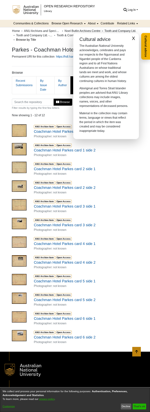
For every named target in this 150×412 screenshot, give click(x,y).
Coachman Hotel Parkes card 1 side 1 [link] (64, 131)
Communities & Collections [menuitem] (31, 23)
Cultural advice (145, 46)
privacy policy (47, 399)
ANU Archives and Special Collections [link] (42, 30)
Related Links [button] (126, 23)
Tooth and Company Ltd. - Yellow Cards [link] (34, 35)
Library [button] (48, 11)
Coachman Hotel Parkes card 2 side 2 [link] (64, 188)
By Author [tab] (62, 83)
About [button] (91, 23)
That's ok (139, 406)
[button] (125, 10)
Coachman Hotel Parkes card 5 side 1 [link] (64, 281)
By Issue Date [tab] (43, 85)
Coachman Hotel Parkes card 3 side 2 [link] (64, 225)
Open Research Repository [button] (69, 6)
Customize (9, 406)
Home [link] (16, 30)
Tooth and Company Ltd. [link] (120, 30)
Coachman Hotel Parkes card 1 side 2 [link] (64, 150)
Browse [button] (64, 102)
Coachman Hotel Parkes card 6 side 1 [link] (64, 318)
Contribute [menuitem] (107, 23)
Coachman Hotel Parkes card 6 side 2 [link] (64, 337)
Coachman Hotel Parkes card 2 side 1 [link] (64, 169)
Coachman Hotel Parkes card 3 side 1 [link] (64, 206)
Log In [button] (132, 9)
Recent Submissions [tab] (24, 83)
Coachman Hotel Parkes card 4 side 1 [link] (64, 244)
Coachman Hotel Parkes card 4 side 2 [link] (64, 262)
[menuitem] (68, 23)
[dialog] (75, 400)
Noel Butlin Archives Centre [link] (82, 30)
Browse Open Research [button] (67, 23)
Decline (126, 406)
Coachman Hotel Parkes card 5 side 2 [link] (64, 300)
